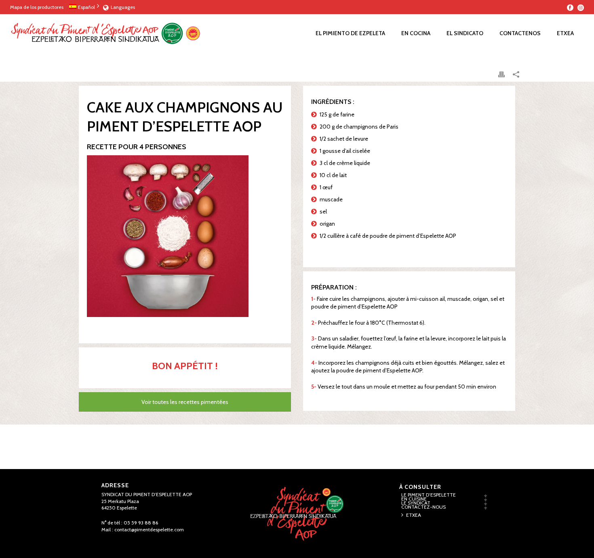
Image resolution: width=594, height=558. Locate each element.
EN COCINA (415, 33)
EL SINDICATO (465, 33)
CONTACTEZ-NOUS (423, 507)
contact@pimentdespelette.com (149, 529)
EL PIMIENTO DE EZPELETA (350, 33)
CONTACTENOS (520, 33)
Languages (123, 7)
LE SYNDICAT (415, 503)
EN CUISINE (414, 499)
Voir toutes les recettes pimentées (184, 402)
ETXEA (565, 33)
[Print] (501, 74)
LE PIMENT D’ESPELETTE (428, 495)
